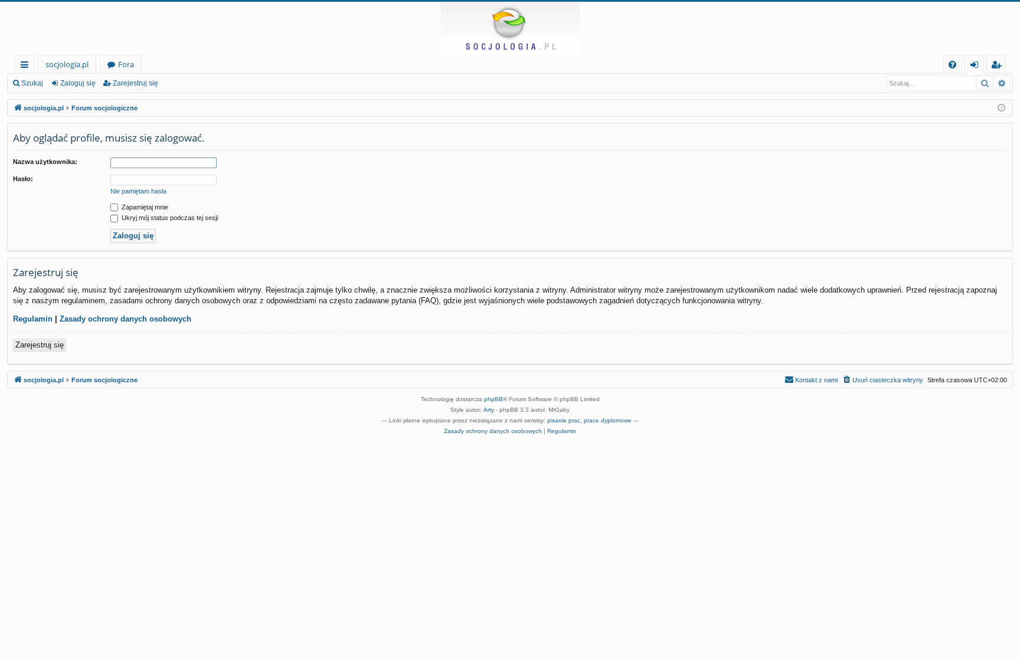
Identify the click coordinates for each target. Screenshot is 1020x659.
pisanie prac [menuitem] (563, 420)
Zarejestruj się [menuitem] (999, 66)
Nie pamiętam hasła (138, 191)
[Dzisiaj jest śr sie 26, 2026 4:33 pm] (1001, 108)
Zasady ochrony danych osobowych (125, 318)
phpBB (493, 399)
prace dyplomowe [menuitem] (608, 420)
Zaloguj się (78, 83)
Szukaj (32, 83)
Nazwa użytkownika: (45, 161)
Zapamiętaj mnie (144, 207)
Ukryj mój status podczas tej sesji (169, 217)
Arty (488, 409)
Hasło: (23, 178)
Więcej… (27, 66)
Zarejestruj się (135, 83)
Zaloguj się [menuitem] (976, 66)
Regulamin (33, 318)
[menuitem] (952, 64)
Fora (126, 64)
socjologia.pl (67, 64)
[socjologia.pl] (510, 28)
